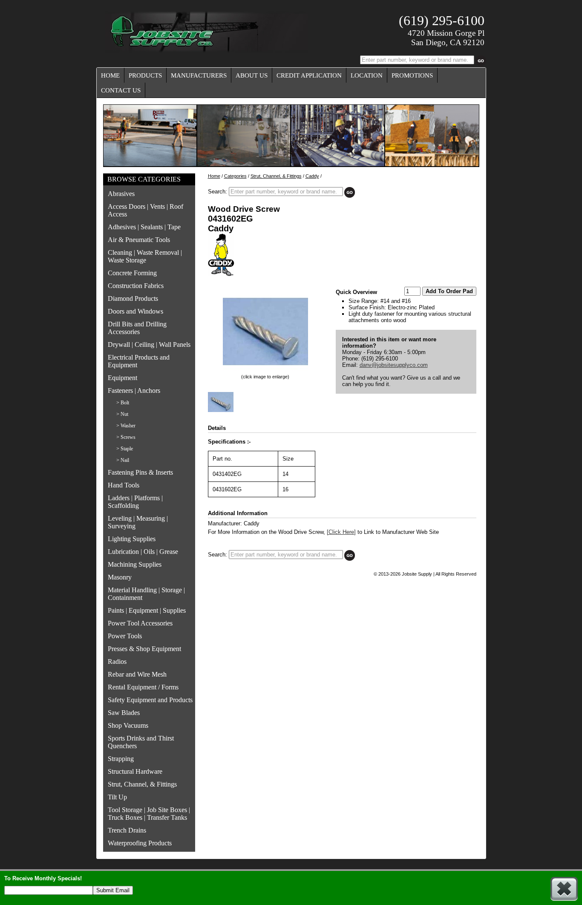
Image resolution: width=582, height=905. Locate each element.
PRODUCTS (145, 75)
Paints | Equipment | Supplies (147, 610)
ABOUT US (252, 75)
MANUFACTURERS (199, 75)
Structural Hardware (135, 771)
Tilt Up (117, 797)
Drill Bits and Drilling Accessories (137, 327)
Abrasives (121, 193)
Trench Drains (127, 830)
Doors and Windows (135, 311)
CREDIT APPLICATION (309, 75)
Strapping (121, 758)
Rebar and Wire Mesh (137, 674)
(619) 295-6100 (441, 20)
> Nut (122, 414)
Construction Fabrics (136, 285)
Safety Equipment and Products (150, 699)
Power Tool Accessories (140, 623)
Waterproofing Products (140, 843)
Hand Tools (123, 485)
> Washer (125, 426)
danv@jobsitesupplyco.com (394, 365)
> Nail (122, 460)
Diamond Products (133, 298)
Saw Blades (124, 712)
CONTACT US (121, 90)
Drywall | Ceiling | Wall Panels (149, 344)
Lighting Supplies (132, 538)
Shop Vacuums (128, 725)
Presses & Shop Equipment (144, 648)
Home (214, 176)
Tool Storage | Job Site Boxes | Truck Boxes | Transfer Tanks (149, 813)
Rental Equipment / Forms (143, 687)
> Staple (124, 449)
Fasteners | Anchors (134, 390)
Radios (117, 661)
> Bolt (122, 403)
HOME (110, 75)
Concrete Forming (132, 273)
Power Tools (125, 636)
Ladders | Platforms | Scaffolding (135, 501)
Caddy (312, 176)
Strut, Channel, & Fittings (142, 784)
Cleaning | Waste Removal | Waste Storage (145, 256)
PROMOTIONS (412, 75)
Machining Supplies (134, 564)
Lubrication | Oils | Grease (143, 551)
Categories (235, 176)
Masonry (120, 577)
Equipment (122, 377)
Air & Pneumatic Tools (139, 239)
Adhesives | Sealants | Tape (144, 227)
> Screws (125, 437)
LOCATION (367, 75)
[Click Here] (341, 532)
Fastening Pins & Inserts (140, 472)
